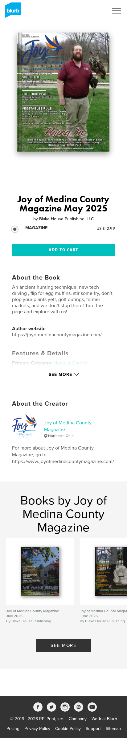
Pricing (12, 728)
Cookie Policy (68, 728)
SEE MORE (63, 645)
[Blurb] (12, 13)
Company (78, 718)
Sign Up (92, 10)
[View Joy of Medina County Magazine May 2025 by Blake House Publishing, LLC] (63, 92)
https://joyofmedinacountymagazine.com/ (57, 335)
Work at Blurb (104, 718)
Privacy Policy (37, 728)
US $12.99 (105, 228)
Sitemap (113, 728)
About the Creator (40, 404)
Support (93, 728)
